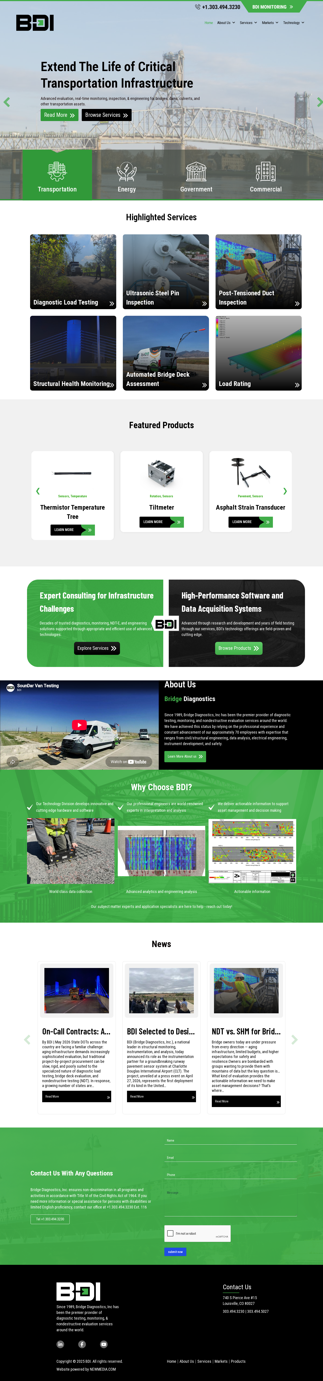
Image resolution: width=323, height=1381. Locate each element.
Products (238, 1361)
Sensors (78, 496)
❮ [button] (38, 490)
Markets (268, 22)
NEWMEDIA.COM (103, 1369)
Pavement (155, 496)
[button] (4, 100)
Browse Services (102, 115)
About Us (223, 22)
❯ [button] (285, 490)
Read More (55, 115)
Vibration (250, 496)
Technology (291, 22)
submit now (175, 1252)
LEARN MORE (64, 522)
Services (246, 22)
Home (209, 22)
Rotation (66, 496)
